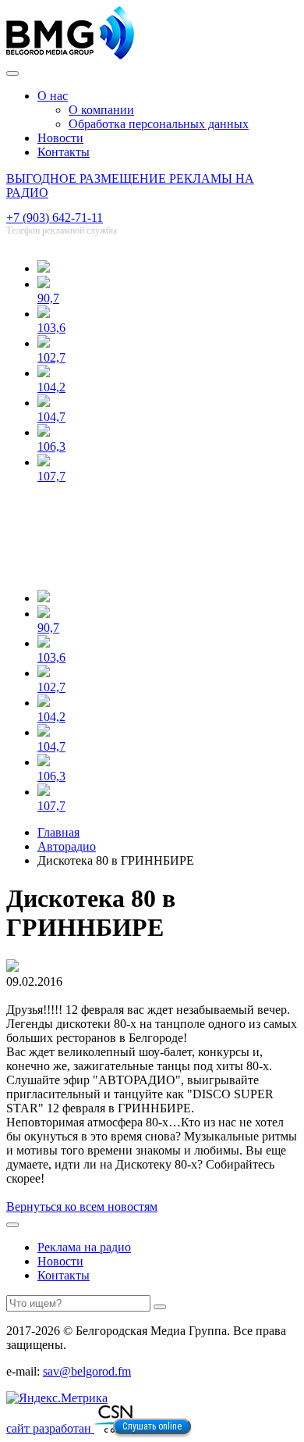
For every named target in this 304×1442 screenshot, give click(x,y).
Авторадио (66, 846)
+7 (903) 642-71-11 (54, 217)
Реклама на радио (84, 1247)
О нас (52, 95)
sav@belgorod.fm (87, 1371)
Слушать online (152, 1426)
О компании (101, 109)
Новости (60, 138)
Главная (58, 832)
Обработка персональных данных (159, 123)
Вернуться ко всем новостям (81, 1206)
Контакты (63, 152)
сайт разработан (50, 1428)
